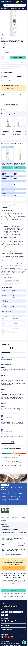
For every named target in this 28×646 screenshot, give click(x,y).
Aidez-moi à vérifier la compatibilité (10, 98)
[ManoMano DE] (9, 636)
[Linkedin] (2, 621)
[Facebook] (5, 621)
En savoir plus (15, 597)
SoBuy (6, 109)
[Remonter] (22, 636)
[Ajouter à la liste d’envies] (24, 34)
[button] (6, 306)
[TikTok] (15, 621)
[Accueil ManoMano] (7, 1)
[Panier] (24, 1)
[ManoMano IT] (2, 636)
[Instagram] (12, 621)
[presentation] (24, 469)
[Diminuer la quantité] (2, 57)
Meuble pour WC (5, 526)
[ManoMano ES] (12, 636)
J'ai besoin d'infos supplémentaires (10, 104)
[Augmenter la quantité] (8, 57)
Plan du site (16, 643)
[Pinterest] (9, 621)
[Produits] (2, 5)
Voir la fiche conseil (19, 503)
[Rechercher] (5, 5)
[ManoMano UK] (5, 636)
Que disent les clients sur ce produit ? (11, 101)
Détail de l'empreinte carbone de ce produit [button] (12, 469)
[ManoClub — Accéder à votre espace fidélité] (17, 1)
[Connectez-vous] (21, 1)
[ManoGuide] (24, 642)
